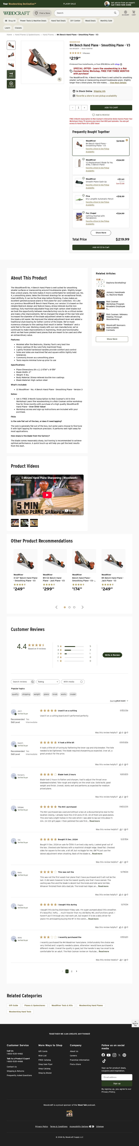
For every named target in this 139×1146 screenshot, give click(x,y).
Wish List (42, 1056)
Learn (7, 28)
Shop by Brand (44, 1073)
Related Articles (106, 273)
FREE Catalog (44, 1060)
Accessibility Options (79, 1126)
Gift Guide (13, 1005)
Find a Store (75, 1064)
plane (46, 694)
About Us (74, 1051)
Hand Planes (48, 35)
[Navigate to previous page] (62, 971)
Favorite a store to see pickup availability (96, 96)
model (73, 694)
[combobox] (48, 681)
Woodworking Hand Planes (91, 1005)
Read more (95, 821)
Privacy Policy (108, 1092)
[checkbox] (100, 146)
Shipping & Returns (15, 1071)
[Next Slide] (82, 607)
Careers (73, 1056)
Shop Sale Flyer (45, 1064)
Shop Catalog (44, 1069)
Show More (101, 232)
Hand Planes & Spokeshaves (27, 35)
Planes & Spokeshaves (34, 1005)
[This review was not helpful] (125, 732)
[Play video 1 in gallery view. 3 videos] (11, 84)
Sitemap (100, 1126)
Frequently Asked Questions (19, 1075)
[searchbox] (20, 682)
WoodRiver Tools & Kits (62, 1005)
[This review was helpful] (120, 732)
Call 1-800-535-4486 (121, 5)
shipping (26, 694)
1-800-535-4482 (15, 1054)
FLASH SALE (69, 4)
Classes (18, 28)
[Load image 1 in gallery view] (11, 45)
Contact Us (12, 1067)
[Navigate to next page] (76, 971)
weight (37, 694)
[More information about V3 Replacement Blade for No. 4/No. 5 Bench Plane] (83, 159)
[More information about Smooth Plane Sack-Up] (83, 178)
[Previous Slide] (56, 607)
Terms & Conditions (58, 1126)
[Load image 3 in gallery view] (11, 64)
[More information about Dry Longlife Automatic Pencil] (83, 195)
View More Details (118, 83)
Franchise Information (79, 1060)
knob (55, 694)
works (63, 694)
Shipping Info (99, 91)
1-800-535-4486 (15, 1061)
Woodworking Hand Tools (20, 1012)
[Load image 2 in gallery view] (11, 55)
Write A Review (112, 655)
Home (9, 35)
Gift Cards (42, 1051)
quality (15, 694)
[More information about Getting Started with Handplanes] (83, 212)
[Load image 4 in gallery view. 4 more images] (11, 74)
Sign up (117, 1083)
